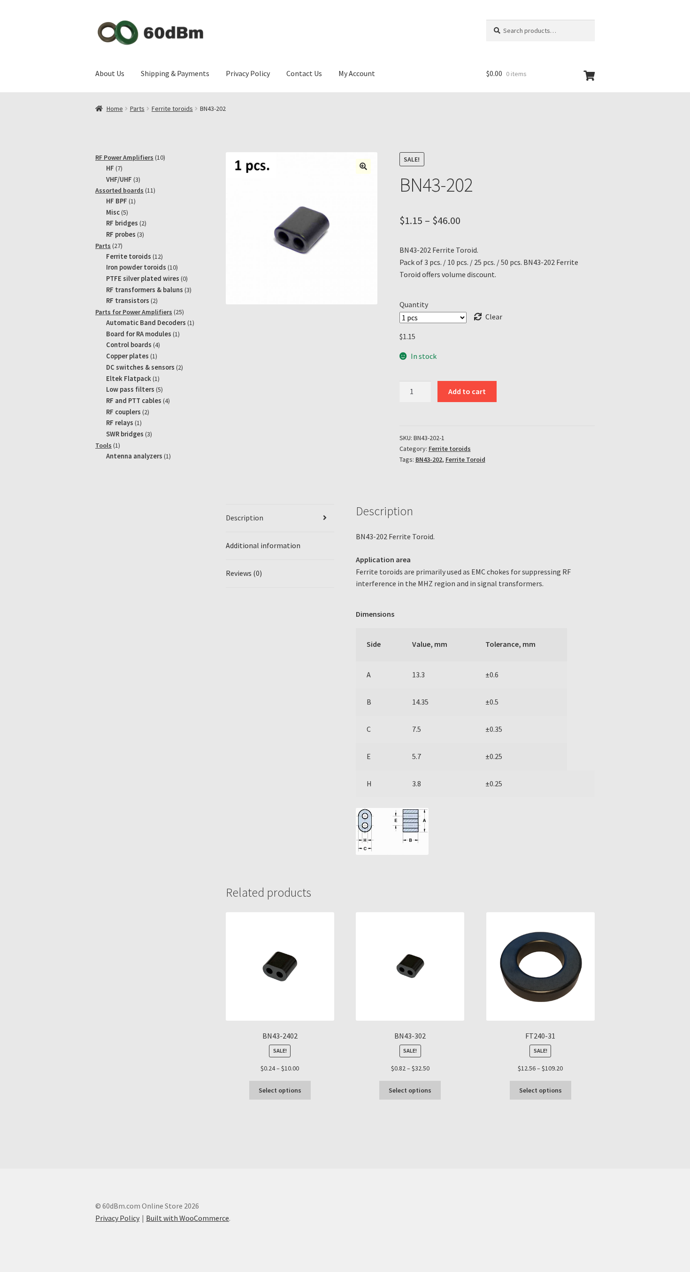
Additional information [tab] (263, 545)
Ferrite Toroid (465, 459)
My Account (356, 73)
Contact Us (304, 73)
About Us (109, 73)
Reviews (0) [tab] (244, 573)
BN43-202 (428, 459)
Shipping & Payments (175, 73)
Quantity (413, 304)
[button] (363, 166)
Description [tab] (244, 517)
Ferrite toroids (172, 108)
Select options (280, 1090)
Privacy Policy (248, 73)
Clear (493, 316)
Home (115, 108)
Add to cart (467, 391)
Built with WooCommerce (187, 1218)
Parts (137, 108)
